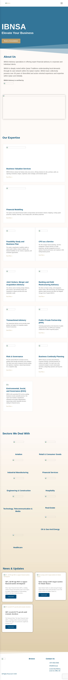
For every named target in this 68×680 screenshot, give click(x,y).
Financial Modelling (14, 210)
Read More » (9, 177)
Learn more (11, 596)
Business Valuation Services (18, 169)
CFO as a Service (46, 242)
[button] (35, 662)
